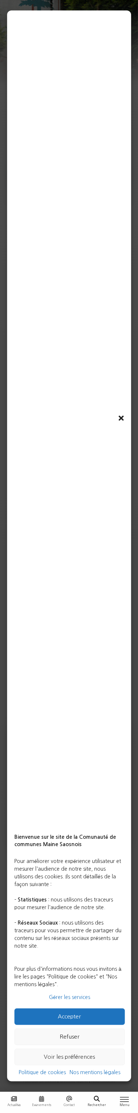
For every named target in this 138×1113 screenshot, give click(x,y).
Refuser (69, 1036)
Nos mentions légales (95, 1072)
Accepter (69, 1016)
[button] (121, 418)
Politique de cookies (42, 1072)
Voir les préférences (69, 1056)
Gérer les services (69, 996)
